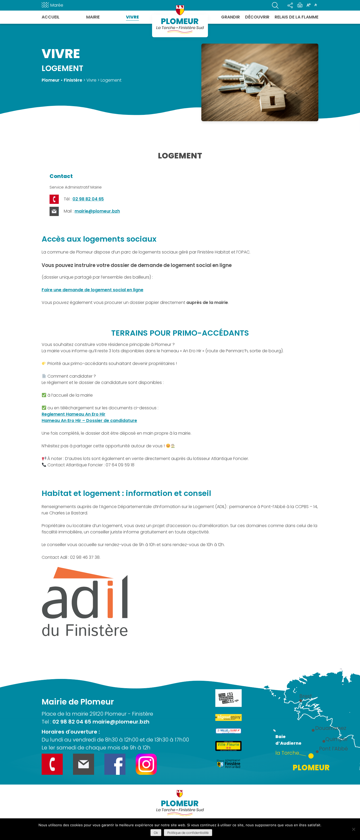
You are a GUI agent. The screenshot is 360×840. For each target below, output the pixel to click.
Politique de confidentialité (188, 832)
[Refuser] (353, 829)
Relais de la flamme (296, 17)
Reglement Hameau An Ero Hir (73, 414)
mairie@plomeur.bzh (97, 211)
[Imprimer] (300, 5)
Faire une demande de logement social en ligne (92, 290)
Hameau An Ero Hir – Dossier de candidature (89, 420)
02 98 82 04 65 (88, 199)
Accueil (51, 17)
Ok (156, 832)
